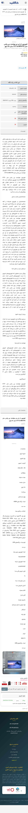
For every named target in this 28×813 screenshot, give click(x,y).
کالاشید (25, 9)
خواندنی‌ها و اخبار (14, 752)
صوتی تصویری (12, 9)
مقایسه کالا (21, 68)
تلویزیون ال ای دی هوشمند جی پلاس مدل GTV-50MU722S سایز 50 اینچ (15, 45)
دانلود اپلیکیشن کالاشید (14, 757)
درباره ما (14, 749)
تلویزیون (5, 9)
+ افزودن (4, 689)
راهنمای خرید (14, 754)
